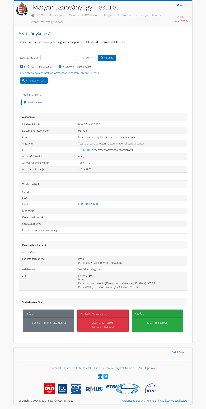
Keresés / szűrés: (29, 57)
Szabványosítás (58, 15)
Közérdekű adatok (61, 368)
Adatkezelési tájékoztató (173, 400)
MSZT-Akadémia (91, 15)
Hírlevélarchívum (104, 368)
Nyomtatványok (125, 368)
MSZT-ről (42, 15)
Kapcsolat (150, 368)
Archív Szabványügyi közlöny (47, 22)
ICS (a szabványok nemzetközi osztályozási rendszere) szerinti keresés (59, 73)
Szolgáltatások (111, 15)
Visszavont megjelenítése (76, 66)
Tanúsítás (74, 15)
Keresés (108, 57)
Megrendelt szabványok (135, 15)
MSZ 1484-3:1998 (88, 204)
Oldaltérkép (178, 352)
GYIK (139, 368)
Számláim (156, 15)
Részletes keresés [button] (35, 80)
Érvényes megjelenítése (37, 66)
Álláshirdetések (83, 368)
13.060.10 (84, 150)
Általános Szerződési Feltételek (139, 400)
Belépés (184, 5)
